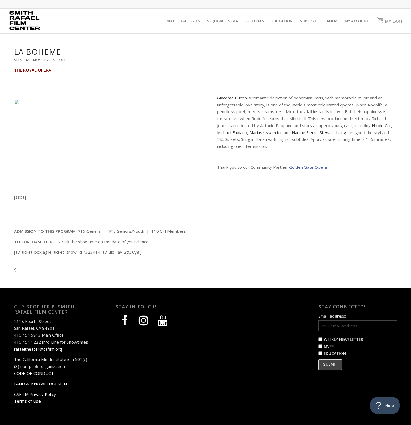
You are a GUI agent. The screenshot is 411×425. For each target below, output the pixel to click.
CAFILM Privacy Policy (35, 394)
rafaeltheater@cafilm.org (38, 349)
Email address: (332, 316)
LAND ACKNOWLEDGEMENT (42, 383)
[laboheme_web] (80, 141)
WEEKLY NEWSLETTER (343, 339)
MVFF (329, 346)
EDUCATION (335, 353)
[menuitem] (170, 21)
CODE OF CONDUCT (34, 373)
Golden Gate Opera (308, 167)
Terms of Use (27, 401)
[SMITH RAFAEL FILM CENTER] (35, 21)
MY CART (394, 21)
